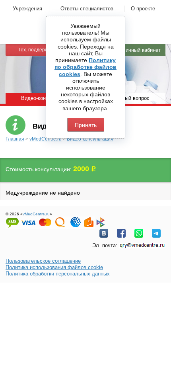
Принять (86, 125)
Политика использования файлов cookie (54, 267)
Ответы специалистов (86, 9)
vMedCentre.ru (45, 139)
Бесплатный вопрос (126, 98)
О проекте (143, 9)
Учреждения (27, 9)
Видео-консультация (90, 139)
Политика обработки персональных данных (58, 274)
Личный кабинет (141, 50)
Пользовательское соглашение (43, 261)
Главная (15, 139)
